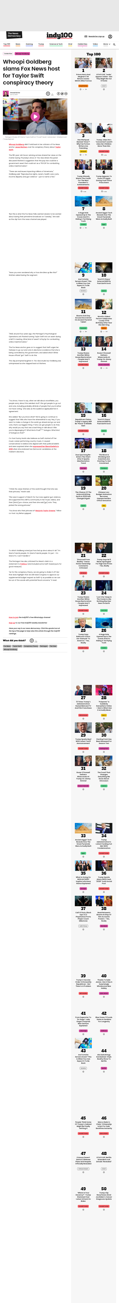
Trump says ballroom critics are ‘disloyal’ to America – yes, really (83, 638)
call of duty (83, 926)
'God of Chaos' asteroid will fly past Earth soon (104, 281)
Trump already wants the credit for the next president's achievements (83, 180)
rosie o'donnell (104, 365)
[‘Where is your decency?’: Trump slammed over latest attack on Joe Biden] (83, 1181)
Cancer (104, 1274)
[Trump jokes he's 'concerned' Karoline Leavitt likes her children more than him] (104, 128)
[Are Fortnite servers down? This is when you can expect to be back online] (83, 267)
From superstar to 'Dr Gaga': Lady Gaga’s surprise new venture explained (83, 1021)
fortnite (83, 291)
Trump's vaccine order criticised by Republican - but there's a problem (83, 983)
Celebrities (82, 44)
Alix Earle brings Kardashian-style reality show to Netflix (103, 1058)
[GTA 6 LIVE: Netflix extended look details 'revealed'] (104, 1146)
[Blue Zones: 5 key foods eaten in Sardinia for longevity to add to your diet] (104, 1005)
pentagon (43, 646)
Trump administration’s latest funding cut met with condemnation (104, 844)
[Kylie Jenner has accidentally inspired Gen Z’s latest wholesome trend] (104, 968)
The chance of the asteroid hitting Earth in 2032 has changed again (83, 495)
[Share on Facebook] (58, 93)
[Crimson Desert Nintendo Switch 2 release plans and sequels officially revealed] (83, 1146)
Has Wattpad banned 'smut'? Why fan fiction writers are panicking (83, 144)
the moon (104, 468)
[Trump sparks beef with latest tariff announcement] (83, 727)
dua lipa (83, 468)
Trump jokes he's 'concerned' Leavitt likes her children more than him (104, 143)
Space (83, 506)
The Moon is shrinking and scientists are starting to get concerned (104, 459)
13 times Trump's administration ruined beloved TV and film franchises (83, 705)
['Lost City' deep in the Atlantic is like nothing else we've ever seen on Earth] (104, 585)
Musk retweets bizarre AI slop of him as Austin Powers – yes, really (104, 917)
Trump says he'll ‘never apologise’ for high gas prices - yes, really (104, 562)
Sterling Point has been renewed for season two (104, 741)
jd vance (83, 573)
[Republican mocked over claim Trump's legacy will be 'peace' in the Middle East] (83, 408)
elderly (104, 328)
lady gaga (83, 1031)
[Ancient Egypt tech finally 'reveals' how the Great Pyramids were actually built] (104, 201)
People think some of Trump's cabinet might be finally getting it (83, 1125)
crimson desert (83, 1169)
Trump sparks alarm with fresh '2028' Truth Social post (104, 880)
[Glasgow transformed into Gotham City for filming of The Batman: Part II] (83, 1287)
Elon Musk (104, 926)
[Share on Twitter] (62, 93)
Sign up (12, 623)
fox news (7, 646)
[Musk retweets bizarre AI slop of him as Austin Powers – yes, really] (104, 901)
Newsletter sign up (96, 36)
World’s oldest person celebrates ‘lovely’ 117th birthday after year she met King (104, 320)
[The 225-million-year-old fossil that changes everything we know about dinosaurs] (104, 761)
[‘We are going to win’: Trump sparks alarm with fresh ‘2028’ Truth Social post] (104, 865)
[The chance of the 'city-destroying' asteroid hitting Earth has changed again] (83, 480)
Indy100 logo (60, 35)
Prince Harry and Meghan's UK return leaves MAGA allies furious (83, 77)
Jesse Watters (21, 147)
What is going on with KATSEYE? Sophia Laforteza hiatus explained (83, 880)
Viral (70, 44)
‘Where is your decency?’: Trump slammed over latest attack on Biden (83, 1197)
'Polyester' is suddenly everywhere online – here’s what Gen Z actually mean (104, 706)
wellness (104, 1031)
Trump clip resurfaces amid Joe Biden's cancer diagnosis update (104, 1196)
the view (53, 646)
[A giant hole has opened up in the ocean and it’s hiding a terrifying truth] (83, 201)
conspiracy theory (31, 646)
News (18, 44)
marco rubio (104, 1133)
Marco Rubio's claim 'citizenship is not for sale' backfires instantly (104, 1125)
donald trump (103, 151)
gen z (104, 715)
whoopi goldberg (22, 54)
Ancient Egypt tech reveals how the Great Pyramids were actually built (104, 216)
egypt (104, 224)
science (103, 786)
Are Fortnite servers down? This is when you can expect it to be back (83, 283)
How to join (13, 617)
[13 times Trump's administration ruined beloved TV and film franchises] (83, 690)
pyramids (83, 328)
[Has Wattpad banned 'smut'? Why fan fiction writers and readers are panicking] (83, 128)
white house (83, 715)
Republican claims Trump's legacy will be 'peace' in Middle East (83, 422)
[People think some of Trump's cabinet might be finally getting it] (83, 1110)
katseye (83, 888)
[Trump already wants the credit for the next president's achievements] (83, 164)
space (104, 291)
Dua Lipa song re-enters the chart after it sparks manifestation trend (83, 459)
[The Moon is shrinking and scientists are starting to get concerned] (104, 443)
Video (95, 44)
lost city (104, 610)
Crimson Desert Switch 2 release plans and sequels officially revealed (83, 1160)
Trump (41, 44)
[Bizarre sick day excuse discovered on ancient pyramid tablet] (83, 304)
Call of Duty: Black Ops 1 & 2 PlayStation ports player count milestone (83, 917)
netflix (104, 1068)
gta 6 (104, 86)
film (104, 506)
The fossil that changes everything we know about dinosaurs (104, 776)
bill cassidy (83, 993)
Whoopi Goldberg (16, 144)
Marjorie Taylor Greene (45, 510)
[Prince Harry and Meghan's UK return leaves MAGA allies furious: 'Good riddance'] (83, 63)
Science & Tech (56, 44)
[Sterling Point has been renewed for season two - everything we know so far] (104, 727)
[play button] (35, 117)
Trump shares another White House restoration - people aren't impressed (83, 357)
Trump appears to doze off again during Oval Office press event (104, 179)
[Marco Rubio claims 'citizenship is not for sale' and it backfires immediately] (104, 1110)
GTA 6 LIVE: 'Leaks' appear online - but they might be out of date (104, 77)
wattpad (83, 151)
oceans (83, 224)
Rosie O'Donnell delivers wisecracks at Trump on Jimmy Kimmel (104, 357)
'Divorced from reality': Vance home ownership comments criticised (83, 563)
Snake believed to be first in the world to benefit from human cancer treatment (104, 1265)
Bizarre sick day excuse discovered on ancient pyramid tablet (83, 319)
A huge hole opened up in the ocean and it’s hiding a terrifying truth (83, 217)
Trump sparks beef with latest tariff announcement (83, 741)
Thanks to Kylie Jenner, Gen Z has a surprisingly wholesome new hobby (104, 984)
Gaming (29, 44)
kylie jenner (104, 993)
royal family (83, 86)
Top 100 (6, 44)
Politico (23, 564)
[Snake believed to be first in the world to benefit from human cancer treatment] (104, 1249)
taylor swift (17, 646)
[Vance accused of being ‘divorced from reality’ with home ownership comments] (83, 548)
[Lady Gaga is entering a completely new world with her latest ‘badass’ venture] (83, 1005)
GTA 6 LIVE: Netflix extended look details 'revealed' (104, 1159)
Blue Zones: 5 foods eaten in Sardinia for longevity (104, 1019)
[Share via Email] (65, 93)
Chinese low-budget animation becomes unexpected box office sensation (104, 496)
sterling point (104, 748)
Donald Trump (103, 573)
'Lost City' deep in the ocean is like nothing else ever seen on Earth (104, 600)
